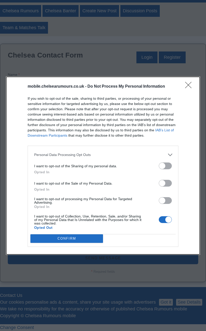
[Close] (190, 86)
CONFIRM (67, 238)
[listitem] (103, 154)
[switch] (165, 165)
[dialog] (103, 165)
